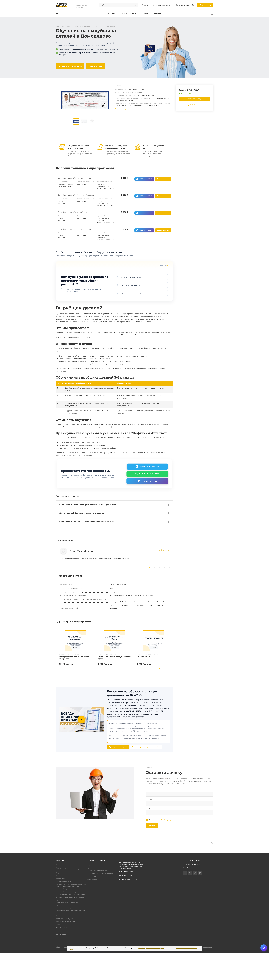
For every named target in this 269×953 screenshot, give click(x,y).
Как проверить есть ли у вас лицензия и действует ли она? (86, 522)
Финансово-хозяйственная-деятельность (70, 895)
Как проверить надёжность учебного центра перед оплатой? (87, 505)
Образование (61, 876)
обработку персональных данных (173, 820)
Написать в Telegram (149, 466)
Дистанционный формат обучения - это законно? (82, 513)
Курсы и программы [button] (130, 14)
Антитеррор (91, 876)
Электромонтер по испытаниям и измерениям (74, 658)
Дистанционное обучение (65, 919)
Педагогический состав (64, 881)
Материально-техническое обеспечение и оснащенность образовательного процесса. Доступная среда (71, 887)
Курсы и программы (96, 860)
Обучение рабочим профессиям (99, 865)
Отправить (152, 825)
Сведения (60, 860)
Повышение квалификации (97, 871)
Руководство (60, 879)
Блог (146, 14)
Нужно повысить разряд (131, 293)
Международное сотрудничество (67, 908)
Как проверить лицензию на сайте (146, 747)
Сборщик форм (144, 657)
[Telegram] (190, 873)
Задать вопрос (95, 66)
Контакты (158, 14)
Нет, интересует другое (130, 285)
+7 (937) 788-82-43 (162, 5)
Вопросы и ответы (62, 927)
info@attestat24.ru (193, 864)
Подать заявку (205, 5)
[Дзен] (200, 873)
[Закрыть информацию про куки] (199, 949)
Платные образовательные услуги (68, 892)
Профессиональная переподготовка (100, 873)
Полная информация (123, 109)
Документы (60, 873)
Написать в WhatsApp (149, 474)
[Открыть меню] (57, 13)
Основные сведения (63, 865)
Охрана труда (92, 879)
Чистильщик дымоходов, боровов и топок (114, 658)
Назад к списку (70, 842)
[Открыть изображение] (76, 121)
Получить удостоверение (70, 66)
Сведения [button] (111, 14)
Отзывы (58, 924)
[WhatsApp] (195, 873)
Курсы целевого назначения (97, 868)
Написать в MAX (145, 179)
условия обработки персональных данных (151, 948)
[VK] (185, 873)
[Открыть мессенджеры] (263, 947)
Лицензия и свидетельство (65, 921)
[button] (173, 555)
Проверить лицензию (118, 747)
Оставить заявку (194, 99)
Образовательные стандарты (66, 916)
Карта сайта (61, 934)
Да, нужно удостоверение (131, 277)
